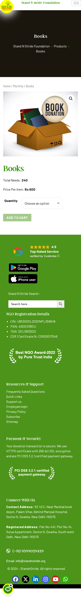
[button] (71, 98)
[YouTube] (55, 579)
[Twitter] (25, 579)
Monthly (18, 86)
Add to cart (17, 217)
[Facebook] (15, 579)
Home (7, 86)
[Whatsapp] (65, 579)
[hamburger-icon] (76, 3)
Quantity (10, 201)
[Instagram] (45, 579)
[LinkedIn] (35, 579)
